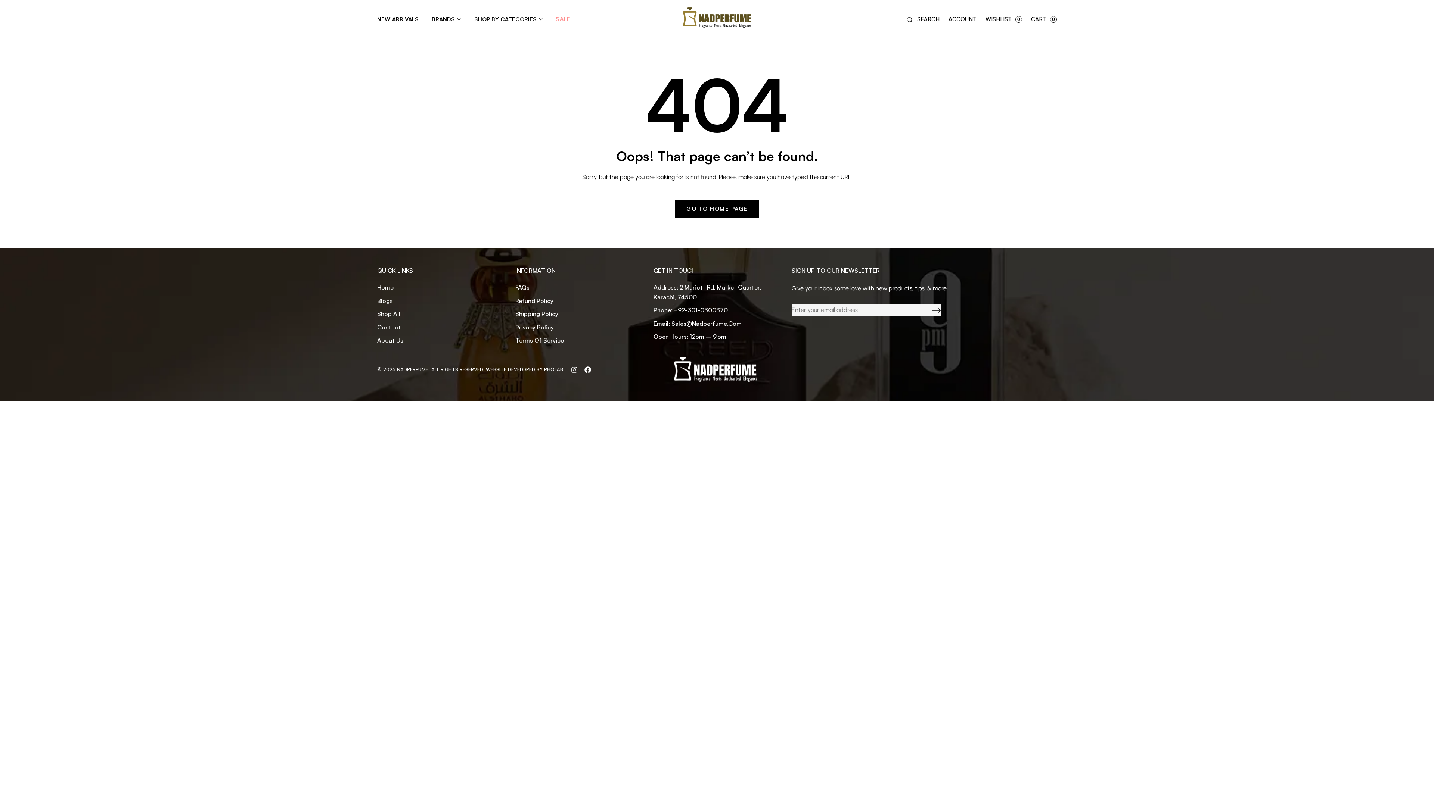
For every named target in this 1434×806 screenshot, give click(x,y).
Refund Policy (534, 300)
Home (385, 287)
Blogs (385, 300)
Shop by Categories (505, 19)
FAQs (522, 287)
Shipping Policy (536, 314)
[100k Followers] (574, 369)
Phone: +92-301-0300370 (691, 310)
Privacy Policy (534, 327)
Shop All (388, 314)
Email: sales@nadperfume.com (698, 323)
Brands (443, 19)
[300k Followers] (587, 369)
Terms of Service (539, 340)
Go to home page (717, 208)
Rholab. (554, 369)
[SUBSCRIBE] (930, 310)
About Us (390, 340)
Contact (389, 327)
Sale (563, 19)
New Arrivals (398, 19)
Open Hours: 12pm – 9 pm (690, 336)
